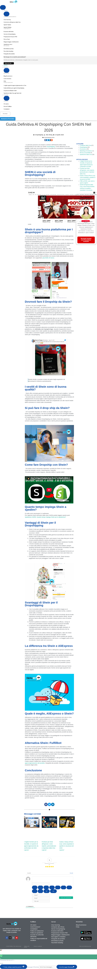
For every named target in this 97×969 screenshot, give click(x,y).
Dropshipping (39, 135)
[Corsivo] (40, 887)
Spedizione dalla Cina (86, 154)
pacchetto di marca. (48, 258)
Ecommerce (83, 149)
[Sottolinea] (46, 887)
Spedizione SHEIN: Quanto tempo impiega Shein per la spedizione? (45, 517)
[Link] (40, 891)
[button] (45, 140)
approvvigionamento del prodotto (35, 763)
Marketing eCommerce (86, 151)
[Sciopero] (52, 887)
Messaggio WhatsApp (33, 967)
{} (46, 891)
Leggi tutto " (26, 850)
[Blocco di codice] (34, 891)
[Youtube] (16, 937)
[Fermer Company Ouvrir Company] (6, 98)
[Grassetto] (34, 887)
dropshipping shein (49, 137)
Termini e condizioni (38, 946)
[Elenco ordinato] (57, 887)
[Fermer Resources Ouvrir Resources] (6, 70)
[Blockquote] (69, 887)
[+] (53, 891)
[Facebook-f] (6, 937)
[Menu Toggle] (3, 7)
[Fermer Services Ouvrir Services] (6, 14)
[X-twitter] (13, 937)
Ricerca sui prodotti (85, 152)
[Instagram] (10, 937)
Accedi (71, 873)
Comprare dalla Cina (85, 145)
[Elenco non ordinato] (63, 887)
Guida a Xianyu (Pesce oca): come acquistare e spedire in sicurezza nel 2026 (87, 177)
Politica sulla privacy (26, 947)
